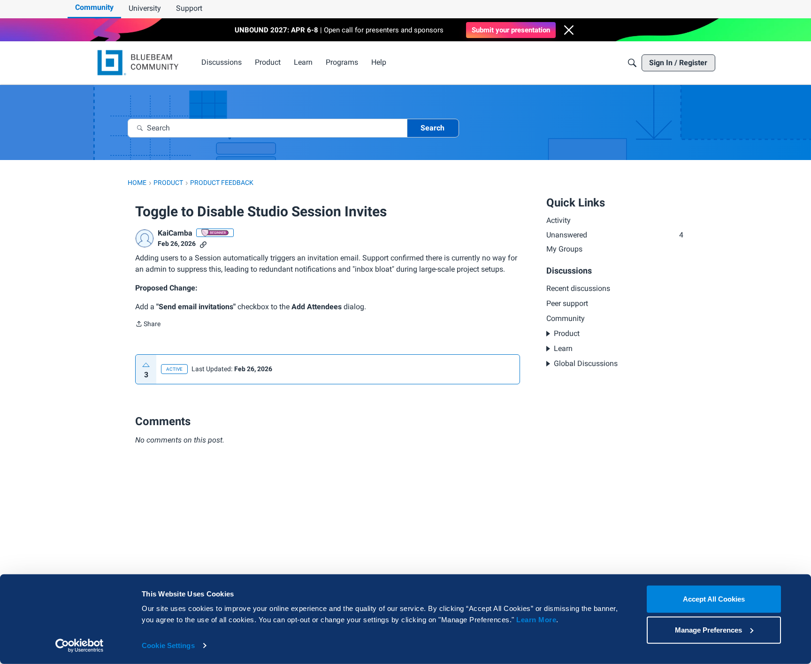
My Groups (564, 248)
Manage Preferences (708, 629)
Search (432, 127)
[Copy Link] (203, 244)
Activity (558, 220)
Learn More (536, 620)
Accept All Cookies (714, 599)
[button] (568, 30)
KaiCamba (175, 233)
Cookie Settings (168, 645)
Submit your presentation (511, 30)
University (145, 8)
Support (189, 8)
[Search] (632, 62)
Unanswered (614, 234)
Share (148, 324)
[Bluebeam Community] (140, 62)
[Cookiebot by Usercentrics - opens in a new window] (79, 646)
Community (94, 7)
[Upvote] (146, 365)
